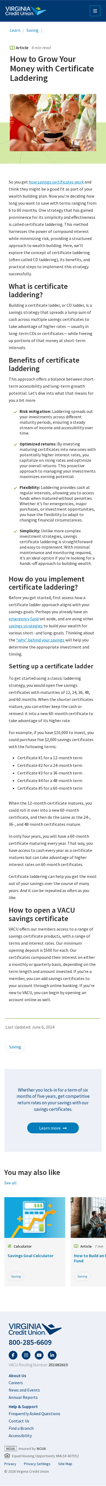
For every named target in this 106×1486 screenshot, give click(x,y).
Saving (32, 30)
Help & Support (23, 1406)
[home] (53, 1329)
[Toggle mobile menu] (95, 10)
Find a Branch (21, 1428)
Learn (15, 30)
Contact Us (19, 1421)
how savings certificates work (56, 182)
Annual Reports (23, 1397)
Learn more (50, 1128)
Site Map (65, 1463)
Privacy (10, 1463)
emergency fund (24, 618)
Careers (16, 1382)
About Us (17, 1375)
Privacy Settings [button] (37, 1463)
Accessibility (20, 1435)
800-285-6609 (30, 1342)
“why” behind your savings (40, 640)
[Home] (25, 11)
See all (10, 1182)
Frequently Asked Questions (34, 1413)
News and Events (24, 1390)
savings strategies (26, 625)
